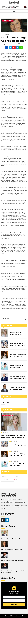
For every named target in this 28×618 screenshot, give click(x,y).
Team (17, 479)
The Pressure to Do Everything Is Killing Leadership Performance (16, 334)
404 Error (5, 479)
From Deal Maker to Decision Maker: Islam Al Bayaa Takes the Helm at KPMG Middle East (18, 378)
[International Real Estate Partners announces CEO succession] (4, 388)
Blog (17, 476)
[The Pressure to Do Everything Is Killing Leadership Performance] (4, 333)
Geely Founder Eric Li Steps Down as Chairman (12, 560)
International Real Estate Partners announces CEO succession (17, 389)
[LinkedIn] (17, 47)
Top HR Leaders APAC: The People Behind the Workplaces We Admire (17, 367)
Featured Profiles (14, 330)
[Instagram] (3, 520)
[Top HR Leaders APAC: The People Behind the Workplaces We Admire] (4, 366)
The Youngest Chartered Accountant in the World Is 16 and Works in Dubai (18, 345)
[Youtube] (14, 47)
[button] (14, 11)
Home (4, 476)
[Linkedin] (7, 520)
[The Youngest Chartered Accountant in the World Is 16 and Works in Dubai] (4, 344)
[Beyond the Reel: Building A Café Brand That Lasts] (4, 355)
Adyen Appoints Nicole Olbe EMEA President (11, 549)
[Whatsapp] (21, 47)
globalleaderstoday (9, 44)
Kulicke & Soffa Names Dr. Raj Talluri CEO (10, 539)
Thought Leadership (15, 352)
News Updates (13, 374)
